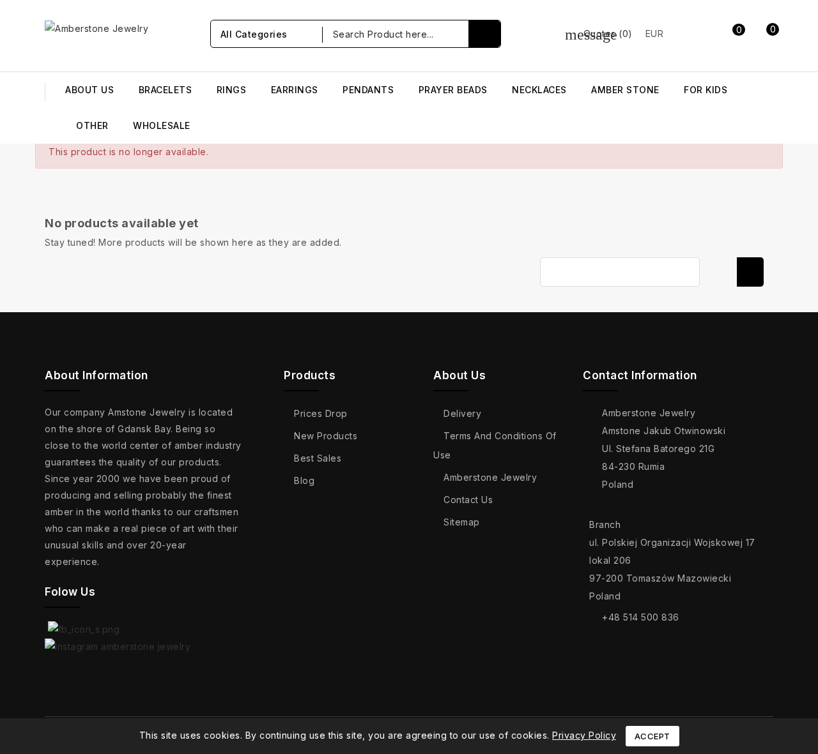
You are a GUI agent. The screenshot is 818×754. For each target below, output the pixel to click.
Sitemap (462, 521)
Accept (652, 736)
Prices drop (321, 413)
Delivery (462, 413)
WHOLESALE (161, 125)
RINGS (232, 89)
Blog (304, 480)
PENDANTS (368, 89)
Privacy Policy (584, 735)
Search (750, 272)
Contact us (468, 499)
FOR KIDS (705, 89)
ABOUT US (89, 89)
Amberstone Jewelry (490, 477)
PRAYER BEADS (453, 89)
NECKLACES (539, 89)
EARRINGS (294, 89)
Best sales (317, 458)
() (599, 33)
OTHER (92, 125)
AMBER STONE (625, 89)
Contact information (640, 375)
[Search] (484, 33)
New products (325, 435)
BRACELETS (165, 89)
